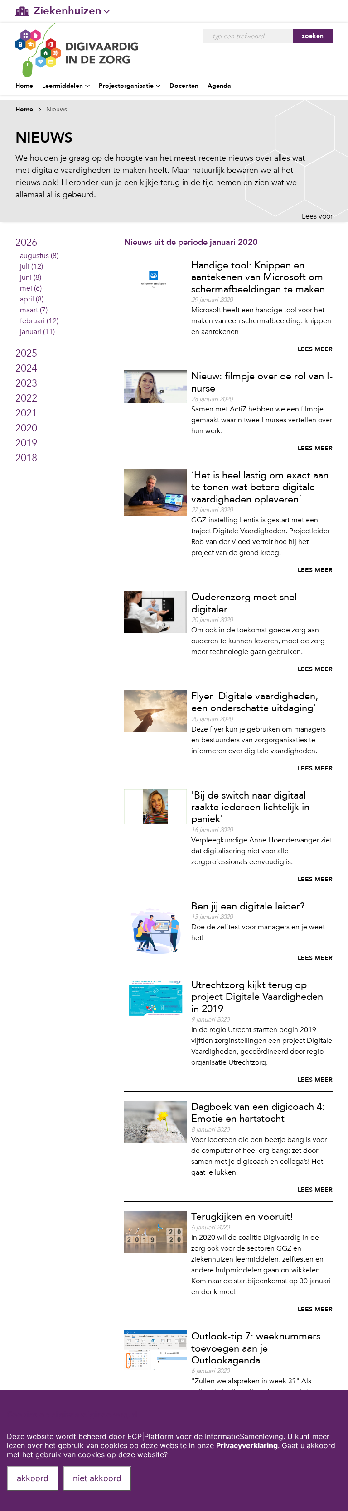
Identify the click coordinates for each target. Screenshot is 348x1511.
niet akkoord (97, 1478)
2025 (26, 353)
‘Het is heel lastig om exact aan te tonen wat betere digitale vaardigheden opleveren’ (260, 487)
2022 (26, 398)
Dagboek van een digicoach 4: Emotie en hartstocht (258, 1112)
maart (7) (34, 310)
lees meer (315, 349)
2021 (26, 413)
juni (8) (30, 277)
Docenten (183, 85)
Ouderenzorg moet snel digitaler (244, 603)
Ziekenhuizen (68, 11)
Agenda (219, 85)
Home (24, 85)
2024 (26, 368)
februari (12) (39, 321)
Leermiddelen (62, 85)
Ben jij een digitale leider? (248, 906)
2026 (26, 242)
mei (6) (31, 288)
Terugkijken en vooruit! (242, 1217)
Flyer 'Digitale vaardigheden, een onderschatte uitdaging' (254, 702)
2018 (26, 458)
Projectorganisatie (126, 85)
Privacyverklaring (247, 1445)
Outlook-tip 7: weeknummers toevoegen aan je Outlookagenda (255, 1348)
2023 (26, 383)
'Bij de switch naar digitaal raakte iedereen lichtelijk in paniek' (250, 807)
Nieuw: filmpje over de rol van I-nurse (262, 382)
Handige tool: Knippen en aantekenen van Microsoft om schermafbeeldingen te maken (258, 277)
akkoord (32, 1478)
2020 (26, 428)
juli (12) (31, 267)
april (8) (32, 299)
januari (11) (37, 332)
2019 (26, 443)
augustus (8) (39, 256)
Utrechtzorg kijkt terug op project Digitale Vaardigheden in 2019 (257, 997)
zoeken (313, 36)
